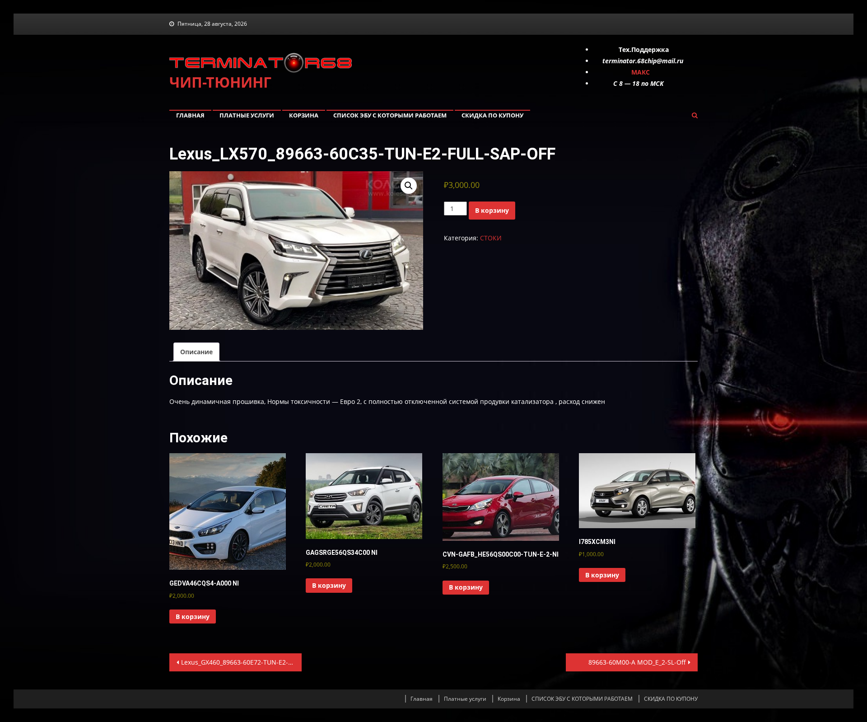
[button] (409, 186)
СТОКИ (491, 238)
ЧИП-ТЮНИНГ (220, 82)
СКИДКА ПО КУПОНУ (492, 115)
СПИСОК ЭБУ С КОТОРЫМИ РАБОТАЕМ (390, 115)
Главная (190, 115)
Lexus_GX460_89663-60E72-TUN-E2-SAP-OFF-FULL (241, 662)
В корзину (492, 210)
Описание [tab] (196, 351)
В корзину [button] (193, 616)
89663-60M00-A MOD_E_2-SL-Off (637, 662)
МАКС (640, 72)
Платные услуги (246, 115)
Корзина (303, 115)
